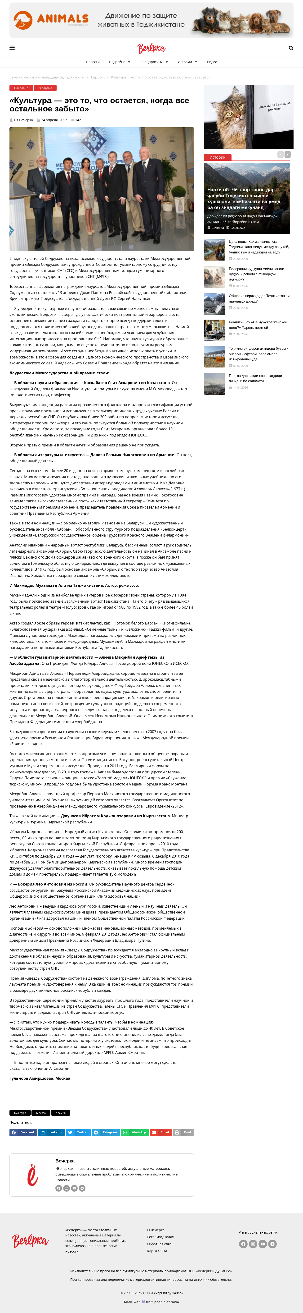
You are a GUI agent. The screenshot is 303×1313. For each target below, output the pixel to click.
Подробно (117, 62)
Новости (93, 62)
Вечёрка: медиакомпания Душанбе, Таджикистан (47, 77)
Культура (20, 1113)
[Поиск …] (291, 48)
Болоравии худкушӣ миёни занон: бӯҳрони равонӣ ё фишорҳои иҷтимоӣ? (256, 274)
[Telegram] (82, 1188)
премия (61, 1113)
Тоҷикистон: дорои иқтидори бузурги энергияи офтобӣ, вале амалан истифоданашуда (258, 353)
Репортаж (45, 88)
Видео (212, 62)
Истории (185, 62)
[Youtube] (74, 1188)
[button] (23, 1132)
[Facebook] (58, 1188)
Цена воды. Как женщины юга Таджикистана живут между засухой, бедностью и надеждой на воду (259, 246)
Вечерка (65, 1160)
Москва (41, 1113)
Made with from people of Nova (151, 1302)
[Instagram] (66, 1188)
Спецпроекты (151, 62)
